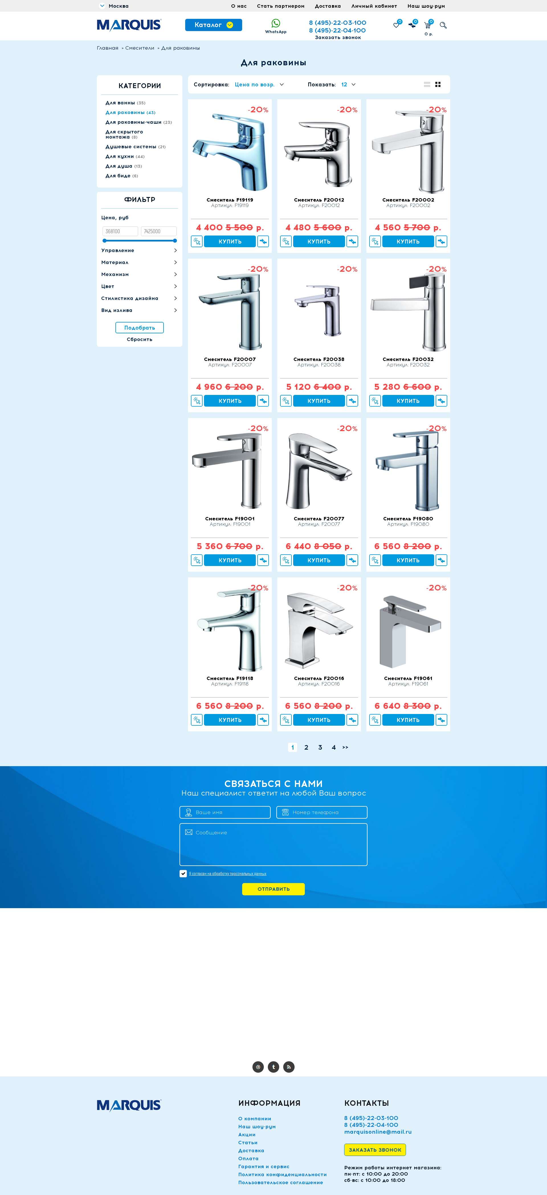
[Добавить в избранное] (230, 165)
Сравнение (415, 21)
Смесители (139, 48)
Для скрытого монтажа (124, 134)
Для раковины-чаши (138, 122)
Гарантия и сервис (263, 1166)
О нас (239, 6)
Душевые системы (135, 146)
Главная (108, 48)
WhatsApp (276, 31)
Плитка (438, 84)
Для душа (123, 166)
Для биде (121, 176)
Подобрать (139, 327)
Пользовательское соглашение (280, 1182)
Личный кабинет (374, 6)
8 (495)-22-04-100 (337, 30)
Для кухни (125, 156)
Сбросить (139, 339)
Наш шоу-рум (426, 6)
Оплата (248, 1158)
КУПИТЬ (230, 241)
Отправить (274, 889)
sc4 (273, 1067)
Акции (247, 1134)
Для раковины (130, 112)
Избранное (399, 21)
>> (345, 747)
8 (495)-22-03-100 (337, 23)
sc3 (258, 1067)
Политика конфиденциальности (282, 1174)
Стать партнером (281, 6)
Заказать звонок (338, 37)
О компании (254, 1118)
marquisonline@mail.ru (378, 1131)
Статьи (248, 1142)
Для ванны (125, 103)
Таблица (427, 84)
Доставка (328, 6)
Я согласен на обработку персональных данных (227, 873)
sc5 (289, 1067)
